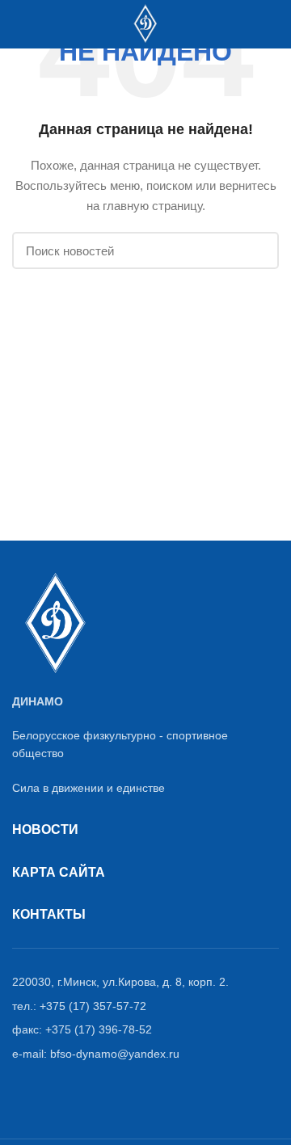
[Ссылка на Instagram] (251, 24)
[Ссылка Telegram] (269, 24)
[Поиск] (50, 24)
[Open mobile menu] (20, 24)
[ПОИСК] (257, 250)
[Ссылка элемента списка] (145, 982)
